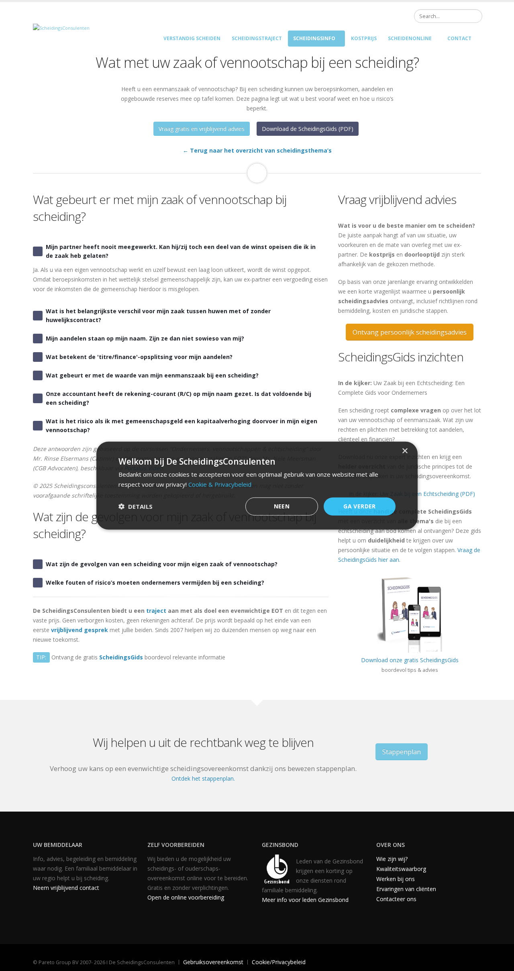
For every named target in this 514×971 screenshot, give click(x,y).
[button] (135, 506)
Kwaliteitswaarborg (401, 869)
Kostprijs (364, 38)
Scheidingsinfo (314, 38)
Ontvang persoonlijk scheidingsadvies (410, 332)
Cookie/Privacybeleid (279, 962)
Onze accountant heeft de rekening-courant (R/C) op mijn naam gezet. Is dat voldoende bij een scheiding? (178, 398)
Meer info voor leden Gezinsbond (305, 900)
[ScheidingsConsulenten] (61, 27)
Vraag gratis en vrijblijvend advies (202, 129)
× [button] (405, 451)
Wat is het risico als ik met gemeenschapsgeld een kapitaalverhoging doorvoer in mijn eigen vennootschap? (181, 425)
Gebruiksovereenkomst (213, 962)
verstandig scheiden (191, 38)
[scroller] (500, 961)
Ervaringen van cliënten (406, 889)
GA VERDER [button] (359, 506)
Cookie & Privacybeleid (219, 484)
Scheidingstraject (257, 38)
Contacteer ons (396, 899)
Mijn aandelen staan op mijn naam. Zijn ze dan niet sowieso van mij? (145, 338)
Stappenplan (401, 751)
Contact (459, 38)
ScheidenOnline (410, 38)
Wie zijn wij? (392, 859)
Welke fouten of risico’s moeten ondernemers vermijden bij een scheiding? (155, 582)
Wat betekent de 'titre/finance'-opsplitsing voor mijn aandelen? (139, 357)
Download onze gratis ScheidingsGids (410, 660)
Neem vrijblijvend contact (66, 887)
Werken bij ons (395, 879)
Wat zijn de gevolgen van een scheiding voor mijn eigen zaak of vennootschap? (161, 564)
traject (156, 610)
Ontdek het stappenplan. (203, 778)
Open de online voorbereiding (185, 897)
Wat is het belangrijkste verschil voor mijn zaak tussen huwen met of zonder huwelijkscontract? (158, 315)
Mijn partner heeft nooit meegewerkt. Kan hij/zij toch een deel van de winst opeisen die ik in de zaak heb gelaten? (181, 251)
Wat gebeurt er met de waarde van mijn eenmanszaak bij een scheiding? (152, 375)
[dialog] (257, 486)
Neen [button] (282, 506)
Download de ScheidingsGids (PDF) (307, 129)
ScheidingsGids (121, 657)
